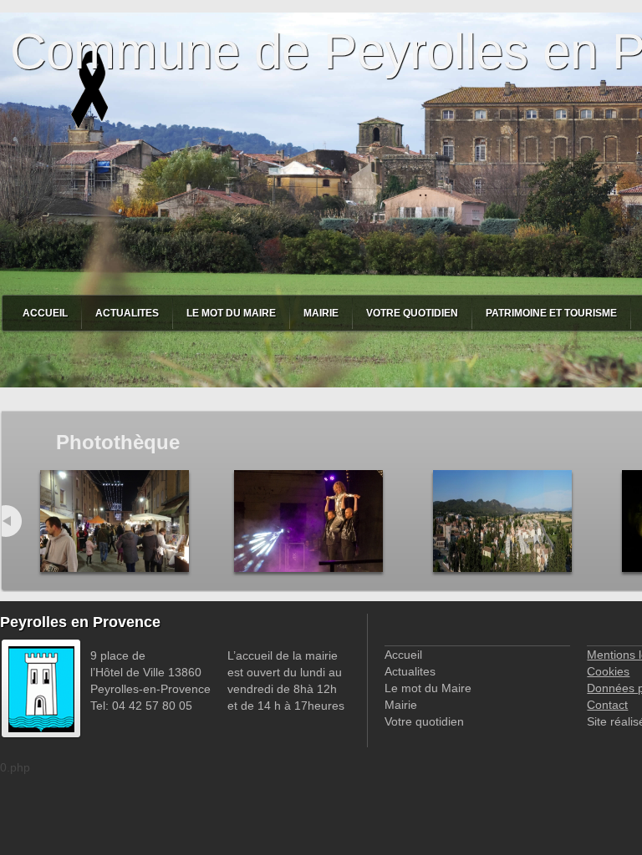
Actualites (127, 313)
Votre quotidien (412, 313)
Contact (607, 704)
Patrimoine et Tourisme (551, 313)
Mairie (321, 313)
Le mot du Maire (231, 313)
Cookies (608, 671)
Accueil (45, 313)
